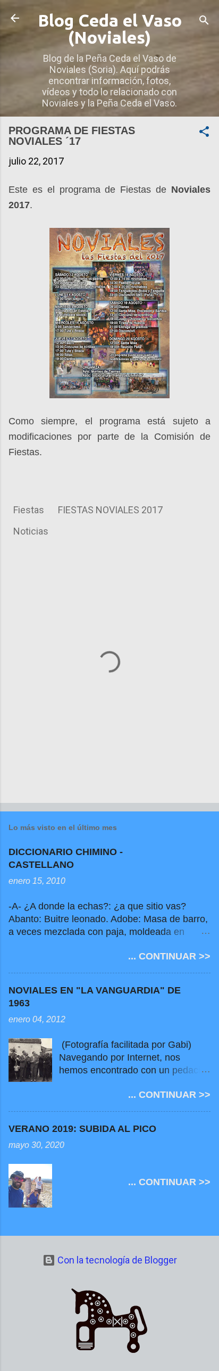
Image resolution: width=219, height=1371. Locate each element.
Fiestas (28, 509)
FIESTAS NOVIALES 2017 (110, 509)
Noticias (30, 531)
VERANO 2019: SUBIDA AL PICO (82, 1128)
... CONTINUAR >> (169, 956)
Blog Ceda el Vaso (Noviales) (110, 29)
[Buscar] (204, 21)
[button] (204, 133)
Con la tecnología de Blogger (116, 1260)
